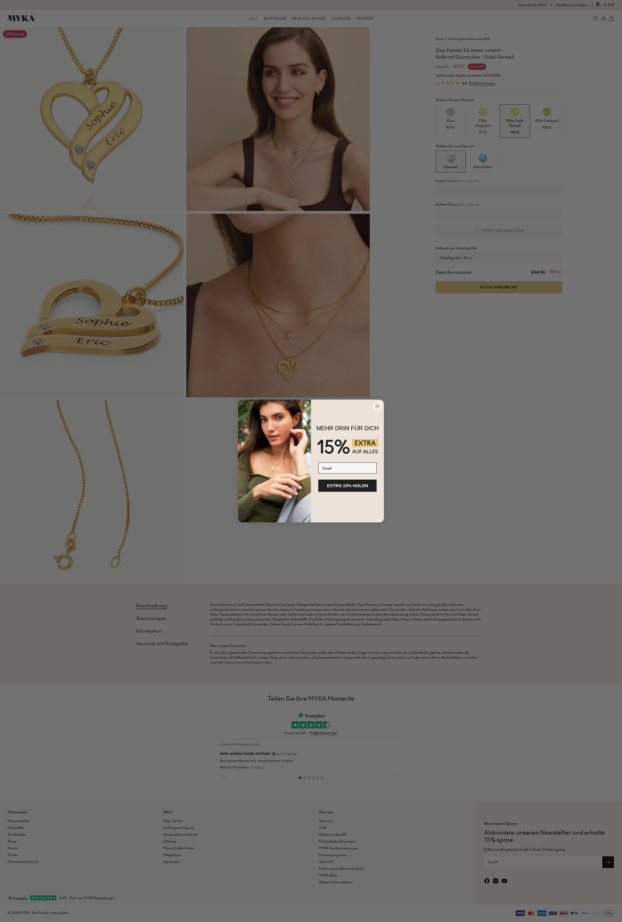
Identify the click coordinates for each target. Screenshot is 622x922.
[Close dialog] (377, 406)
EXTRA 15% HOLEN (347, 485)
